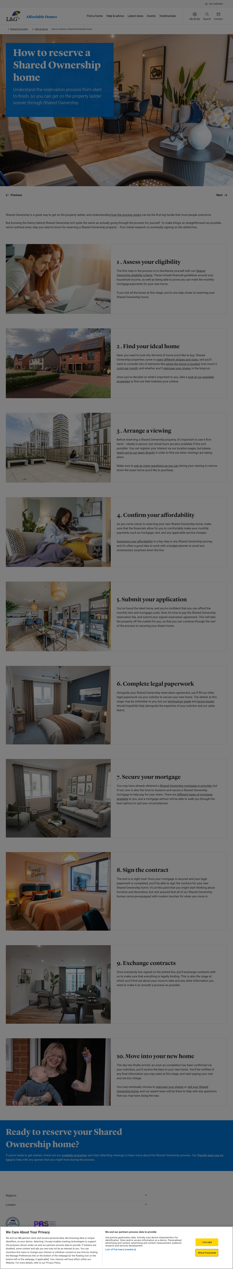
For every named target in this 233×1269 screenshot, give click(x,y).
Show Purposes (207, 1252)
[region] (116, 1247)
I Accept (207, 1242)
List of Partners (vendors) (120, 1249)
